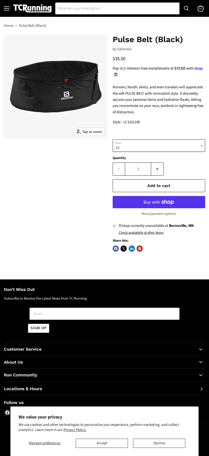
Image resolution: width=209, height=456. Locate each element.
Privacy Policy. (74, 430)
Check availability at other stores (141, 233)
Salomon (124, 49)
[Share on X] (124, 248)
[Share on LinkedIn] (132, 248)
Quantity (119, 158)
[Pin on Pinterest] (140, 248)
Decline (159, 443)
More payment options (158, 214)
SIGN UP (39, 328)
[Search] (186, 8)
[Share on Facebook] (116, 248)
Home (8, 25)
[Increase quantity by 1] (157, 169)
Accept (102, 443)
